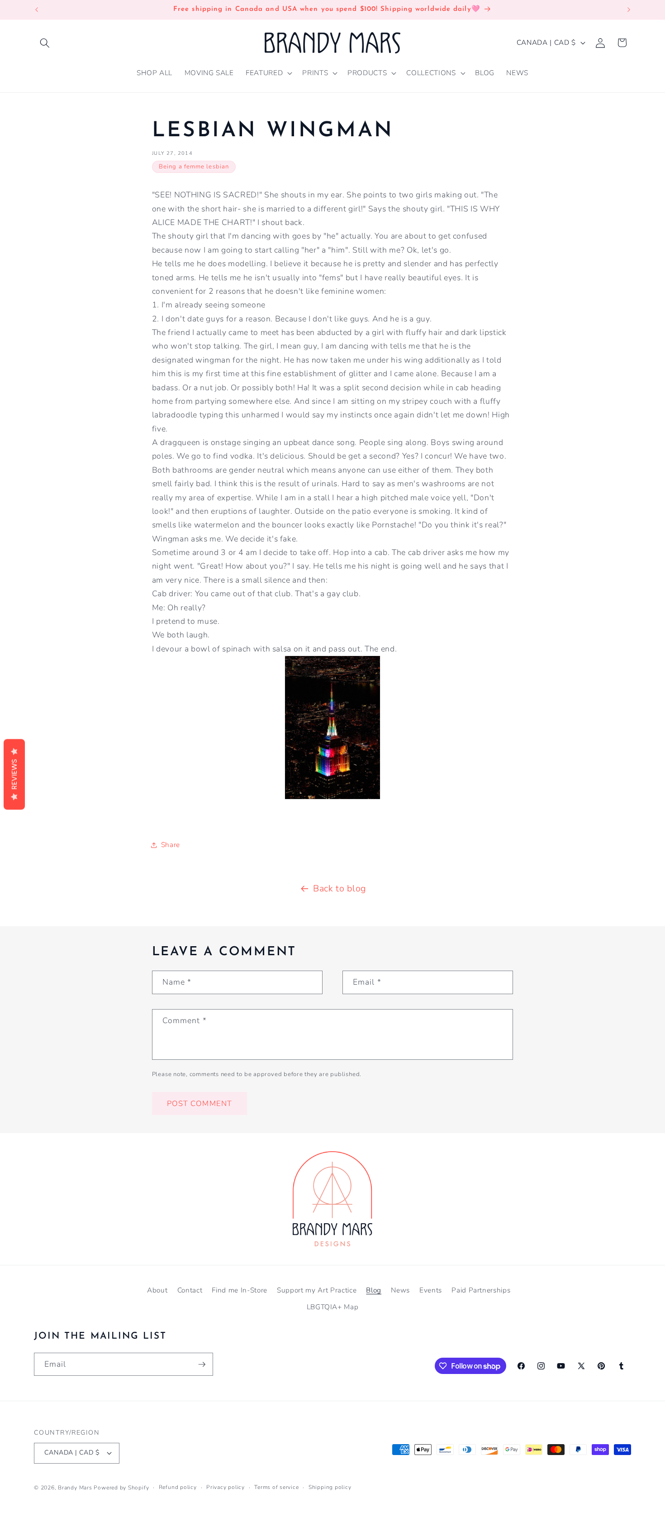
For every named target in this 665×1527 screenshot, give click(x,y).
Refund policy (178, 1487)
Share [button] (170, 844)
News (400, 1290)
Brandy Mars (75, 1487)
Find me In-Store (239, 1290)
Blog (373, 1290)
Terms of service (276, 1487)
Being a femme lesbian (194, 167)
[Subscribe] (202, 1364)
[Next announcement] (629, 9)
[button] (45, 42)
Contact (190, 1290)
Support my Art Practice (316, 1290)
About (157, 1290)
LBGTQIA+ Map (333, 1307)
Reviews (14, 774)
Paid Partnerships (480, 1290)
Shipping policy (330, 1487)
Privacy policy (225, 1487)
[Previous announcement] (37, 9)
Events (430, 1290)
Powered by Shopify (121, 1487)
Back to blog (339, 888)
